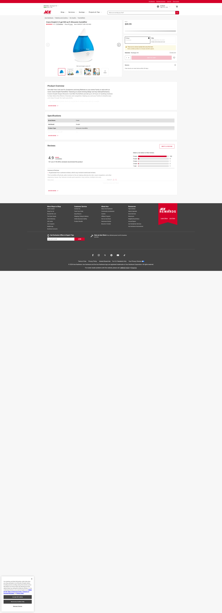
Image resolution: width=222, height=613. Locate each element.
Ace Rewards (152, 1)
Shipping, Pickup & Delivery (81, 216)
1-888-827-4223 (124, 268)
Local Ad (169, 1)
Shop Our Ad (50, 211)
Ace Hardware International (135, 226)
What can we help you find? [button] (116, 12)
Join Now (172, 218)
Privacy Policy (92, 261)
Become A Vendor (106, 224)
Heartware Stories (106, 221)
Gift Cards (50, 221)
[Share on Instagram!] (99, 255)
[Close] (32, 579)
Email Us (134, 268)
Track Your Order (78, 211)
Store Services (132, 213)
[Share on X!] (105, 255)
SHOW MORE (52, 105)
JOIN (79, 239)
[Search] (177, 12)
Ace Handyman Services (134, 224)
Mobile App (50, 226)
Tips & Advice (131, 208)
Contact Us (77, 208)
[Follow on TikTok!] (124, 255)
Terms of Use (82, 261)
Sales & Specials (132, 211)
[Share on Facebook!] (92, 255)
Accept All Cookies (17, 597)
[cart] (177, 7)
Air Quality (73, 18)
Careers (103, 213)
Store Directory (51, 219)
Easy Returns (77, 213)
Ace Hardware (49, 18)
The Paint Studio (51, 216)
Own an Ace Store (106, 219)
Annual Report (132, 221)
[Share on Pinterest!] (111, 255)
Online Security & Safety (80, 219)
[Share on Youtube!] (118, 255)
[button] (143, 12)
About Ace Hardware (106, 208)
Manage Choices (17, 606)
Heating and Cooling (61, 18)
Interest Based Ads (104, 261)
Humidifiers (81, 18)
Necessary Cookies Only (17, 601)
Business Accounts (160, 1)
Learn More (164, 218)
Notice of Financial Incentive (15, 591)
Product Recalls (78, 221)
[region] (17, 594)
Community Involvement (107, 211)
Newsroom (131, 216)
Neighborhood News (133, 219)
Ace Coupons (50, 224)
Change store (173, 52)
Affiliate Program (105, 216)
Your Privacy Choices (135, 261)
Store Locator (176, 1)
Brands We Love (51, 213)
